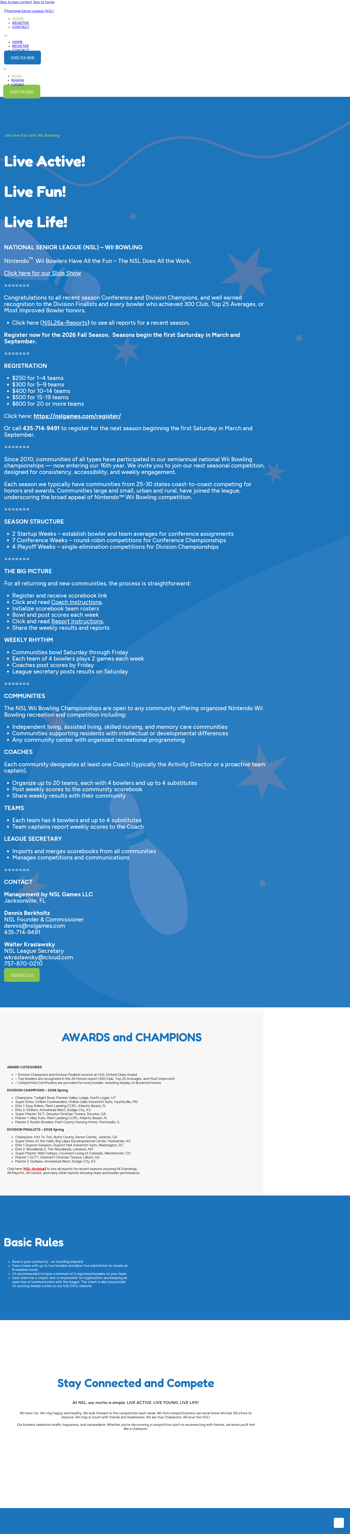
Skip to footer (44, 2)
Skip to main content (16, 2)
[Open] (4, 69)
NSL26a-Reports (64, 322)
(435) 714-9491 (22, 58)
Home (17, 18)
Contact (20, 27)
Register (20, 23)
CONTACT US (22, 975)
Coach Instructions (76, 602)
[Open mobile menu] (5, 35)
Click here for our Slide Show (42, 273)
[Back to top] (339, 1523)
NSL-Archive (34, 1169)
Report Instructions (77, 621)
